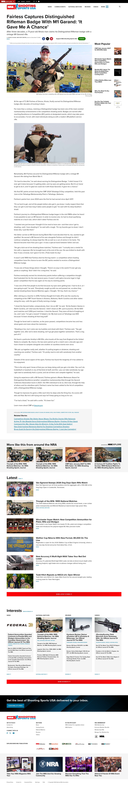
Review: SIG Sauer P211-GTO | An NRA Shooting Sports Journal (77, 646)
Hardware (69, 642)
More (19, 478)
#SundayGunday (100, 642)
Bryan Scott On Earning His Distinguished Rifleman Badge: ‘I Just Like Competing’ (45, 429)
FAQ (44, 782)
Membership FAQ (99, 730)
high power (56, 412)
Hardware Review (82, 642)
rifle (51, 412)
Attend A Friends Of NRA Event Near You (107, 774)
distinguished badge (29, 412)
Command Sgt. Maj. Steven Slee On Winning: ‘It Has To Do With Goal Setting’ (43, 424)
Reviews (88, 7)
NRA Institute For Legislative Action (74, 725)
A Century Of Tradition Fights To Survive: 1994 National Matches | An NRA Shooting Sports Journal (108, 466)
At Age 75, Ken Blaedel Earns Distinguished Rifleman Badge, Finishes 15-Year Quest (46, 421)
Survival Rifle (114, 642)
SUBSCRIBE (15, 706)
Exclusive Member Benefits (102, 727)
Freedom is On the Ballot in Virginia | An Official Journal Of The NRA (107, 652)
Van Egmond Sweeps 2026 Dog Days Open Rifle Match (62, 482)
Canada (10, 645)
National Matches (75, 7)
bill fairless (75, 412)
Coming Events (60, 7)
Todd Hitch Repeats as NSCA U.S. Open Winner (58, 574)
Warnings (37, 782)
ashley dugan (39, 412)
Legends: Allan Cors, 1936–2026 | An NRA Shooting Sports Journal (49, 650)
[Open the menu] (107, 7)
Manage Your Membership (102, 732)
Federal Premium (25, 644)
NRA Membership (99, 725)
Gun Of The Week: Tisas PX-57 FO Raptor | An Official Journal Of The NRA (108, 646)
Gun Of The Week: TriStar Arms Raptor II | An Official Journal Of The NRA (107, 658)
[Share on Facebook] (44, 38)
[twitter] (48, 38)
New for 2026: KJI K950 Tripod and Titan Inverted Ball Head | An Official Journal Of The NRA (20, 650)
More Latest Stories (71, 594)
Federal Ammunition (14, 644)
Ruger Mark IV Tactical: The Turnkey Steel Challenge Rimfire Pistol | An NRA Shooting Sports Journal (78, 659)
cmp (21, 412)
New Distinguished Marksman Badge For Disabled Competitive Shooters (41, 426)
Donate (28, 1)
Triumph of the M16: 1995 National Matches (56, 501)
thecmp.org (38, 405)
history (53, 640)
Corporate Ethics (28, 782)
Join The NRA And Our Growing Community (48, 774)
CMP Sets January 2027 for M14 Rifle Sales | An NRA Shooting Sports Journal (78, 466)
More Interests (27, 611)
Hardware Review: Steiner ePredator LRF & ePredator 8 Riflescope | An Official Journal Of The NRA (78, 637)
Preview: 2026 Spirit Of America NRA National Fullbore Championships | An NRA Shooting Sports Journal (48, 657)
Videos (95, 7)
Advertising (10, 727)
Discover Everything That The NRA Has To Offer (77, 774)
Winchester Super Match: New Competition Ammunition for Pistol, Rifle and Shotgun (64, 520)
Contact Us (10, 725)
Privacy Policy (10, 782)
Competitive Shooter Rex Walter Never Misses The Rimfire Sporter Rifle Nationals (44, 418)
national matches (45, 640)
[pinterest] (51, 38)
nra (38, 640)
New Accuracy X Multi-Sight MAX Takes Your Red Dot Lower (61, 557)
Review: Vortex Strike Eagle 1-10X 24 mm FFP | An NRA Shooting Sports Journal (78, 652)
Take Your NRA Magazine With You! (19, 774)
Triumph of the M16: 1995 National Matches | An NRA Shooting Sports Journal (17, 466)
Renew (23, 1)
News (50, 7)
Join (19, 1)
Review (75, 642)
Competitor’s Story (66, 412)
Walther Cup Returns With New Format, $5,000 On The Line (62, 539)
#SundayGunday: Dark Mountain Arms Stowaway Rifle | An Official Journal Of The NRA (107, 637)
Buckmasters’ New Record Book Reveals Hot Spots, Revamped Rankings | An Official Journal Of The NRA (19, 667)
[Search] (119, 6)
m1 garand (47, 412)
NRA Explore (68, 727)
